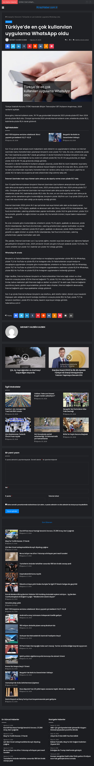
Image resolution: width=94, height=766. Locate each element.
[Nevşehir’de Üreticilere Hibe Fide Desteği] (76, 400)
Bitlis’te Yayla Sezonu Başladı (75, 434)
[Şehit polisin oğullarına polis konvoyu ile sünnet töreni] (11, 659)
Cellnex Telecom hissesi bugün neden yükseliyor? (44, 394)
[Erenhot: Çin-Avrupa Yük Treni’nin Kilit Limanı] (18, 400)
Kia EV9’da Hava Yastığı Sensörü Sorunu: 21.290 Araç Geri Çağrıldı (47, 531)
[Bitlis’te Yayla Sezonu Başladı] (76, 425)
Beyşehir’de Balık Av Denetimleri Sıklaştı (36, 672)
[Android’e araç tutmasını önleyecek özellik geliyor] (11, 618)
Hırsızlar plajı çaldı (13, 603)
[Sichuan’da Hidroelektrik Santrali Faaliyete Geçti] (11, 639)
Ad (6, 487)
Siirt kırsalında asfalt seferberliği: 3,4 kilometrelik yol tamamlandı (46, 436)
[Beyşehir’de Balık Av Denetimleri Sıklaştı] (55, 137)
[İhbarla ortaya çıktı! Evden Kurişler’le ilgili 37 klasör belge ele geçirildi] (11, 587)
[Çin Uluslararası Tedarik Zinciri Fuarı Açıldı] (18, 425)
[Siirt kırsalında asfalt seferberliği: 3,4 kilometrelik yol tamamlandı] (47, 425)
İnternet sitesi (54, 496)
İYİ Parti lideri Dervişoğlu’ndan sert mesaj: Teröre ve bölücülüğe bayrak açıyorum (53, 646)
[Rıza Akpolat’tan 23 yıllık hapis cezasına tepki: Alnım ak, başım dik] (11, 692)
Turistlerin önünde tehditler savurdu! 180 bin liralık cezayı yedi (45, 564)
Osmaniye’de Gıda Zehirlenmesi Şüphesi (22, 683)
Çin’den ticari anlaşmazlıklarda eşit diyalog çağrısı (36, 2)
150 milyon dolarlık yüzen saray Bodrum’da (37, 625)
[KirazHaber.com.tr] (47, 7)
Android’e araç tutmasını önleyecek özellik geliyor (41, 615)
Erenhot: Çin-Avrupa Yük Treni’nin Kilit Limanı (15, 410)
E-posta (8, 496)
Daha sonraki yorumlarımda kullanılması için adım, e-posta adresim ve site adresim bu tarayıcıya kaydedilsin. (47, 505)
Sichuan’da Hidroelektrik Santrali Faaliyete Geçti (40, 636)
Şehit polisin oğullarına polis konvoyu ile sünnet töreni (42, 656)
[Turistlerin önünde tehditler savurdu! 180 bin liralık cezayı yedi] (11, 567)
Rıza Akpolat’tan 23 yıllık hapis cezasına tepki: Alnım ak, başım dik (47, 689)
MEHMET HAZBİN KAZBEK (18, 40)
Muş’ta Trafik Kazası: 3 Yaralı (17, 541)
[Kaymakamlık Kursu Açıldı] (11, 577)
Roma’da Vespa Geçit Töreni (17, 666)
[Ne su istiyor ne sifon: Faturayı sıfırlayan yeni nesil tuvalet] (11, 556)
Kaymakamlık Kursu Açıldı (30, 574)
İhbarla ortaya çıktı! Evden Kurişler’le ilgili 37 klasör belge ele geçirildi (48, 584)
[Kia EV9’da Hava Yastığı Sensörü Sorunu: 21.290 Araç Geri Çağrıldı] (11, 534)
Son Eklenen (47, 522)
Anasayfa (10, 17)
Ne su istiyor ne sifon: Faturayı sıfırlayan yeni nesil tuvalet (44, 553)
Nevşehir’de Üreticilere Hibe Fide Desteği (74, 410)
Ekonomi (18, 17)
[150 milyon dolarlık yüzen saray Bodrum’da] (11, 628)
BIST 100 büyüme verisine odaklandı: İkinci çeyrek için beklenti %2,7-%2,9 (35, 609)
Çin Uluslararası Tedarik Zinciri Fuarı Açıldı (15, 435)
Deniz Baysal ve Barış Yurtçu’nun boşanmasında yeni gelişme (30, 699)
